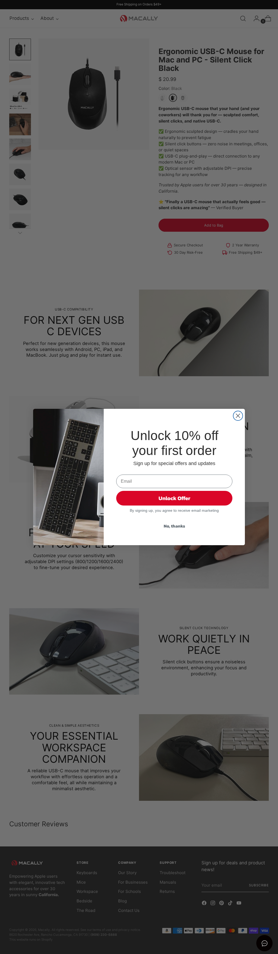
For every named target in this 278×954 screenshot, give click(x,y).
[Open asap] (264, 943)
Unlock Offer (174, 498)
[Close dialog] (238, 415)
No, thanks (174, 526)
